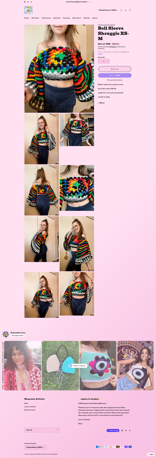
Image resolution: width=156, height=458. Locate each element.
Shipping (112, 47)
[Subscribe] (57, 430)
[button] (121, 10)
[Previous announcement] (57, 2)
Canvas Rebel (30, 407)
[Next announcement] (99, 2)
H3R (26, 403)
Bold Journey (29, 410)
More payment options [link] (114, 80)
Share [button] (102, 103)
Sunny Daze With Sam (36, 454)
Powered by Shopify (50, 454)
